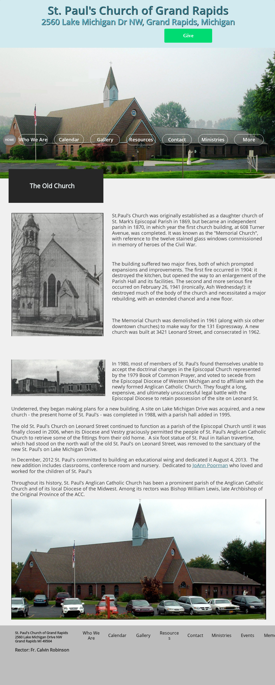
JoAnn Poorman (210, 465)
